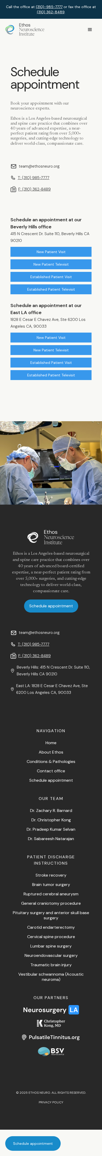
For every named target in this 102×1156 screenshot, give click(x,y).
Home (51, 742)
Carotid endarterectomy (51, 927)
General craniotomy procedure (51, 903)
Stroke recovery (51, 875)
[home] (25, 30)
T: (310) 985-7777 (33, 177)
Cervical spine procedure (51, 936)
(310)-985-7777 (49, 6)
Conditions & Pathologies (51, 761)
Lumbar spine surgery (51, 946)
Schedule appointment (33, 1143)
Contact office (51, 771)
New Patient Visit (51, 251)
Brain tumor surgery (51, 884)
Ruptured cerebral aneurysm (51, 894)
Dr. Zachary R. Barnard (51, 810)
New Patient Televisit (51, 264)
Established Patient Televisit (51, 289)
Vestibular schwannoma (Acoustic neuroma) (51, 976)
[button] (90, 29)
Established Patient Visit (51, 276)
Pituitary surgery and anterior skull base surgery (51, 915)
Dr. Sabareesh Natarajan (51, 838)
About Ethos (51, 752)
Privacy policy (51, 1102)
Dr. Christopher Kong (51, 820)
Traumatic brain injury (51, 965)
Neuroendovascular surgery (51, 955)
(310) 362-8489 (51, 12)
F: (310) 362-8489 (34, 189)
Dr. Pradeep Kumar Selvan (51, 829)
